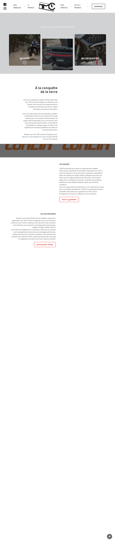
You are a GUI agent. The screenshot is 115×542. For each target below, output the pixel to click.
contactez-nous (44, 244)
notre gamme (69, 199)
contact (98, 6)
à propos (31, 6)
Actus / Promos (77, 6)
